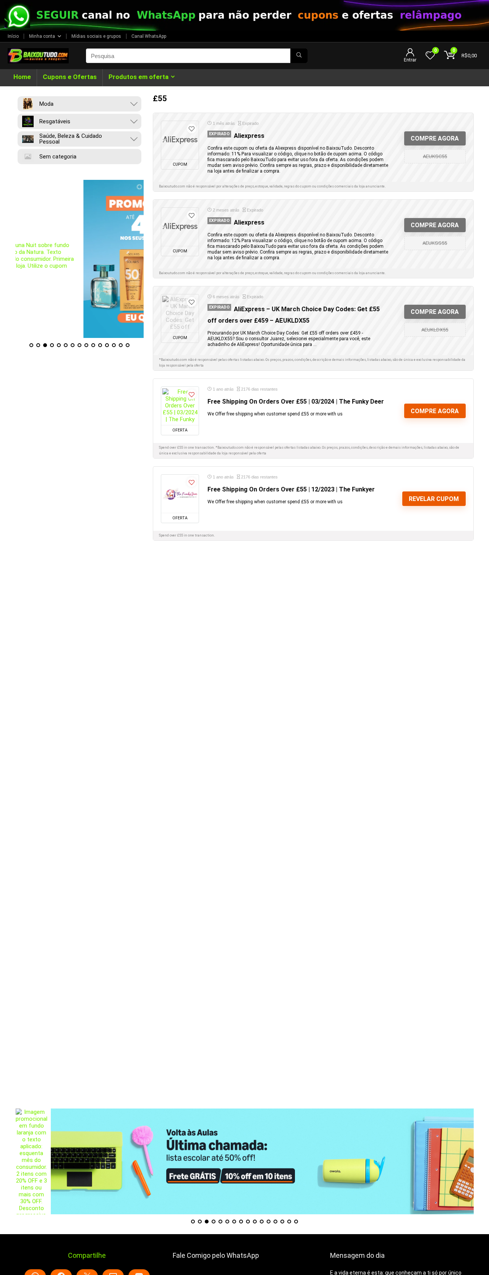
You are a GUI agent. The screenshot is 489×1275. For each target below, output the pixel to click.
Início (13, 36)
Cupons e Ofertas (70, 77)
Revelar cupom (434, 499)
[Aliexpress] (180, 140)
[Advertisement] (244, 1055)
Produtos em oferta (138, 77)
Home (22, 77)
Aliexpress (249, 135)
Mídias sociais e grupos (96, 36)
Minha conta (42, 36)
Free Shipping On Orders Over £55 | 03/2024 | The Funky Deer (295, 401)
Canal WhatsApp (148, 36)
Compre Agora (435, 138)
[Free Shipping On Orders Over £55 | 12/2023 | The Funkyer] (180, 494)
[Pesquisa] (299, 55)
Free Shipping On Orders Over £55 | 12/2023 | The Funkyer (291, 489)
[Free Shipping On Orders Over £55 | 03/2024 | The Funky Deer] (180, 406)
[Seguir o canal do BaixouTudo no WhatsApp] (244, 15)
